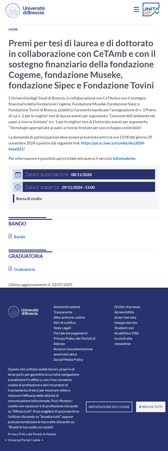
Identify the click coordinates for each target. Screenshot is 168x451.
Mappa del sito (125, 322)
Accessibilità (124, 312)
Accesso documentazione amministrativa (73, 351)
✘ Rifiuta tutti (151, 407)
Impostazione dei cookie (109, 407)
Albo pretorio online (69, 317)
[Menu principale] (136, 10)
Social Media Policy (68, 359)
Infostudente (124, 158)
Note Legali (62, 328)
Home (13, 29)
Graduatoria (24, 269)
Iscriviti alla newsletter (123, 341)
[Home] (25, 10)
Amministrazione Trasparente (67, 309)
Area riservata (125, 317)
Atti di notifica (65, 322)
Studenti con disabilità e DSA (126, 330)
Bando (19, 236)
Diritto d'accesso (127, 307)
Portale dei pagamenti (71, 333)
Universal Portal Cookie (24, 440)
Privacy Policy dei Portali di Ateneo (32, 434)
